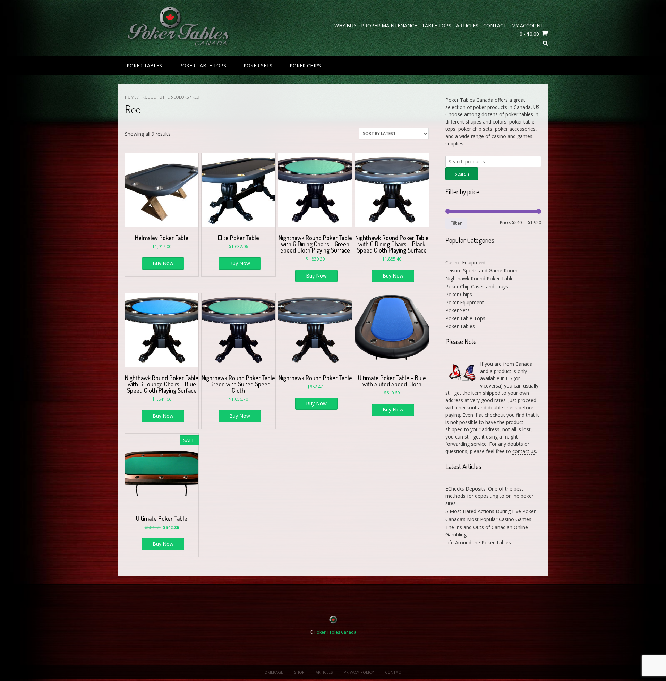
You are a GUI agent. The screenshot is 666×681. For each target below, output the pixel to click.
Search (461, 173)
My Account (527, 25)
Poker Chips (305, 65)
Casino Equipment (465, 262)
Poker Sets (258, 65)
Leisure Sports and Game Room (481, 270)
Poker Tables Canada (335, 632)
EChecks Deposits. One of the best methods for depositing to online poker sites (489, 496)
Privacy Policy (359, 672)
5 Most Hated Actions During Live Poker (490, 511)
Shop (299, 672)
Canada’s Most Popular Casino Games (488, 519)
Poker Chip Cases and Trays (476, 286)
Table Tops (436, 25)
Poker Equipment (464, 302)
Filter (456, 223)
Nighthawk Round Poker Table (479, 278)
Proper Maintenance (389, 25)
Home (130, 97)
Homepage (272, 672)
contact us (524, 451)
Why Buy (345, 25)
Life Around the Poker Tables (478, 542)
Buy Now (163, 263)
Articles (467, 25)
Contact (494, 25)
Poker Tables (144, 65)
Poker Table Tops (202, 65)
